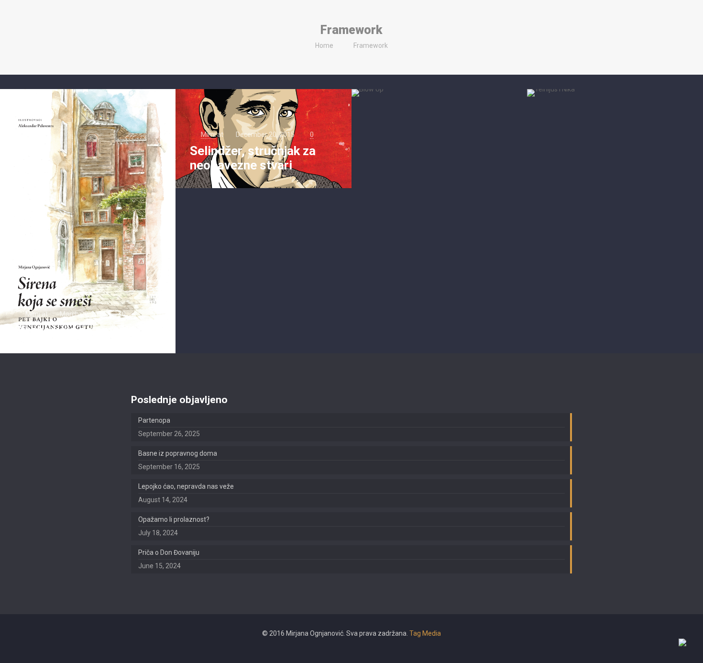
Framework (370, 45)
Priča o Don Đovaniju (168, 552)
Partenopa (154, 420)
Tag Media (425, 633)
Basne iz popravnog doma (177, 453)
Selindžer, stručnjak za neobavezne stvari (253, 158)
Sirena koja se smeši (71, 330)
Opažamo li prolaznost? (173, 519)
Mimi (32, 314)
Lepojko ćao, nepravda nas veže (186, 486)
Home (324, 45)
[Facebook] (351, 648)
